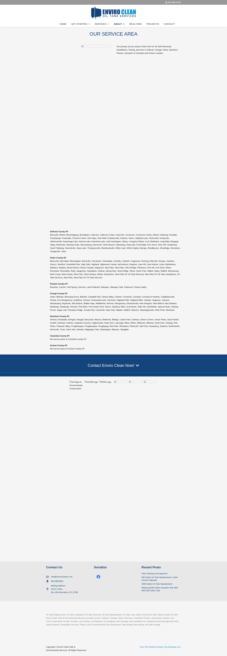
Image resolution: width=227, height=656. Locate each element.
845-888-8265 (57, 581)
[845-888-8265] (48, 581)
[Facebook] (98, 576)
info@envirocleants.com (61, 577)
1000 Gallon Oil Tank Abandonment (157, 584)
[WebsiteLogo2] (113, 13)
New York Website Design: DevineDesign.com (160, 647)
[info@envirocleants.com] (48, 577)
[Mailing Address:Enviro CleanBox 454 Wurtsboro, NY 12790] (48, 589)
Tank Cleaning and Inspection (154, 573)
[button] (88, 24)
